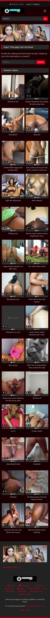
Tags (22, 588)
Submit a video (25, 594)
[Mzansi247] (20, 11)
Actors (10, 588)
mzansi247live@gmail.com (35, 606)
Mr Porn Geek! (36, 591)
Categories (25, 586)
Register (36, 4)
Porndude (39, 586)
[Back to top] (42, 611)
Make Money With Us (11, 567)
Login (28, 4)
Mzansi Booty (33, 588)
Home (12, 586)
